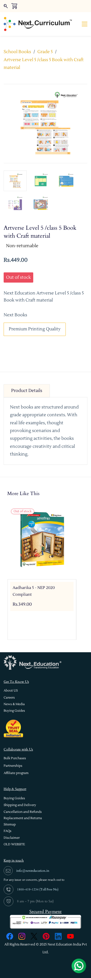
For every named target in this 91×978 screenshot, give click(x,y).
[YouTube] (70, 936)
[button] (11, 691)
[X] (34, 936)
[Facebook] (10, 936)
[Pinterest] (46, 936)
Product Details (26, 390)
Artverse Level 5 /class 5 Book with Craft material (44, 63)
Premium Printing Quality (35, 329)
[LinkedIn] (58, 936)
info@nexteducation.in (32, 870)
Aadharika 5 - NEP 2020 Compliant (34, 591)
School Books (17, 52)
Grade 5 (45, 52)
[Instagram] (22, 936)
